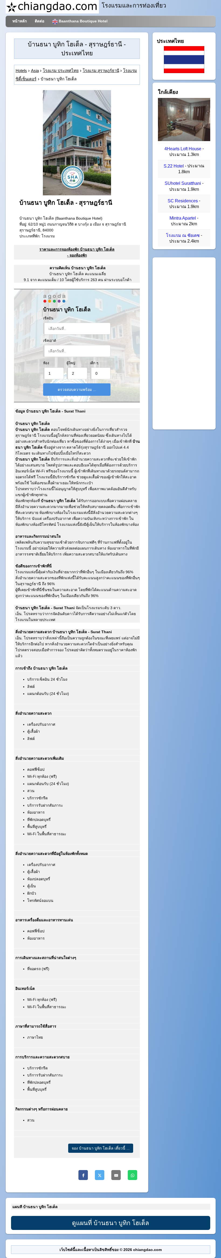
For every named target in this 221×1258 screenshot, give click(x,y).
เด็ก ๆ (94, 363)
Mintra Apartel (183, 218)
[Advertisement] (184, 343)
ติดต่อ (39, 21)
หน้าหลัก (19, 21)
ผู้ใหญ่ (71, 363)
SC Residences (183, 201)
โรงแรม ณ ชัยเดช (183, 235)
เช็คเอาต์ (49, 341)
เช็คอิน (48, 318)
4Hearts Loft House (182, 148)
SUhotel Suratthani (183, 183)
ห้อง (46, 363)
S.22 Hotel (174, 166)
